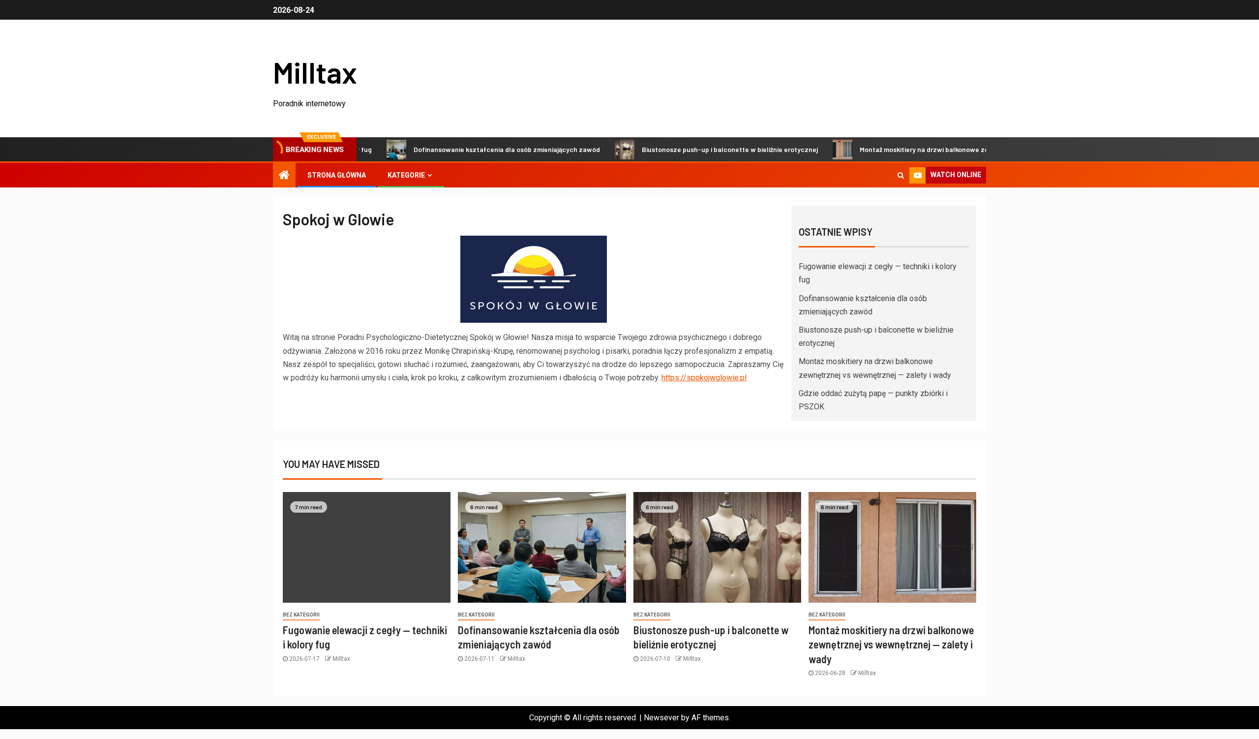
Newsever (661, 717)
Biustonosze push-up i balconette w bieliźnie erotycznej (706, 149)
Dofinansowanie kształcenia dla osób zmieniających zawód (483, 149)
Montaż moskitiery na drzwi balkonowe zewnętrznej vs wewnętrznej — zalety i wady (966, 149)
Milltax (315, 72)
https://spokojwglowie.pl (704, 377)
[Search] (901, 175)
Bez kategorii (301, 614)
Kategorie (406, 175)
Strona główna (336, 175)
